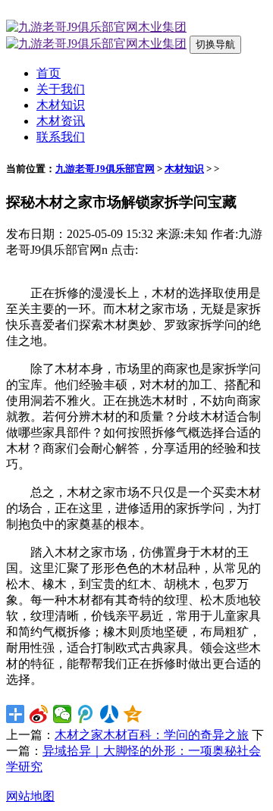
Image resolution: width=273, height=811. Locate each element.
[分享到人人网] (109, 714)
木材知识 (60, 105)
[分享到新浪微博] (39, 714)
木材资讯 (60, 120)
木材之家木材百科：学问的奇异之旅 (152, 734)
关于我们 (60, 89)
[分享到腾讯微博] (86, 714)
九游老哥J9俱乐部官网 (105, 168)
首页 (48, 73)
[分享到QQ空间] (133, 714)
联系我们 (60, 136)
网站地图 (30, 796)
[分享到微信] (62, 714)
